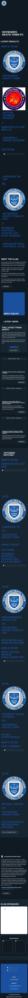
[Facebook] (11, 347)
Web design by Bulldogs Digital (14, 996)
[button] (26, 3)
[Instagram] (15, 347)
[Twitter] (13, 347)
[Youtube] (17, 347)
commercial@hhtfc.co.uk (7, 889)
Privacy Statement (14, 979)
